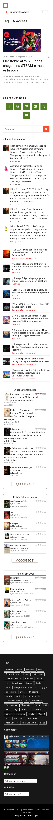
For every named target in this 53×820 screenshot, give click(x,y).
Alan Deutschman (18, 592)
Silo (12, 512)
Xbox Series (31, 718)
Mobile (9, 696)
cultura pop (38, 674)
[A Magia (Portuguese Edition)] (7, 529)
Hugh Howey (16, 515)
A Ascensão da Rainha (20, 600)
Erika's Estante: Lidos (25, 389)
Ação (40, 669)
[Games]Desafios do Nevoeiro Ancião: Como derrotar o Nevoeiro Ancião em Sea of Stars (28, 148)
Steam (25, 709)
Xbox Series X (12, 722)
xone (42, 722)
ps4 (38, 705)
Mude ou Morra (17, 589)
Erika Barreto (8, 57)
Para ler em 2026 (25, 573)
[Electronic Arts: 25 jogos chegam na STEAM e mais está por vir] (26, 40)
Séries (8, 714)
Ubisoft (41, 714)
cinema (26, 674)
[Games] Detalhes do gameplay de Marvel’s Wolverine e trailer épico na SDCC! (30, 293)
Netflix (18, 696)
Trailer (32, 714)
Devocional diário (13, 678)
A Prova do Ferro (18, 611)
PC (26, 700)
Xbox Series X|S (29, 722)
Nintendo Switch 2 (14, 700)
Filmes (39, 678)
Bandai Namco (12, 674)
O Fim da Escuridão (19, 534)
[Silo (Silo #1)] (7, 518)
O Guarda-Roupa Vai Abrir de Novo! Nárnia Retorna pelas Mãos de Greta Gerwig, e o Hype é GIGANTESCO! (31, 333)
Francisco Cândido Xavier (20, 548)
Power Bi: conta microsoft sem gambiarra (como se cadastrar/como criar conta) (27, 212)
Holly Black (16, 614)
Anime (19, 669)
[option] (28, 12)
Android (9, 669)
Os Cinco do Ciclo (18, 501)
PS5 (45, 705)
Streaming (35, 709)
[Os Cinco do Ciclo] (7, 507)
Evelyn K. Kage (11, 441)
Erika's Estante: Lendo (25, 497)
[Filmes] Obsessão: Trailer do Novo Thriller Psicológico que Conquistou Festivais (30, 347)
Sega (15, 709)
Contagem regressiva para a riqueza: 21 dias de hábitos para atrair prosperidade (26, 397)
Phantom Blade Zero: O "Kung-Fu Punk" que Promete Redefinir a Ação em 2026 (30, 267)
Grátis (38, 683)
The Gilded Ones (18, 622)
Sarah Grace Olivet (12, 422)
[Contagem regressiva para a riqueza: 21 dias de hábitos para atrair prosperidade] (7, 400)
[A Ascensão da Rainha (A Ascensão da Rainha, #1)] (7, 606)
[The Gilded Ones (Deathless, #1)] (7, 628)
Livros (22, 691)
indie (8, 687)
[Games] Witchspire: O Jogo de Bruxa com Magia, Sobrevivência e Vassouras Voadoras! (31, 373)
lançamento (11, 691)
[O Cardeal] (7, 584)
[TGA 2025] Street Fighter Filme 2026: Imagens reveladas (31, 305)
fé (7, 683)
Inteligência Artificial (23, 687)
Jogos (44, 687)
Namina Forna (17, 625)
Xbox (8, 718)
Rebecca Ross (16, 603)
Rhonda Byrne (11, 403)
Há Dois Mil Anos (18, 545)
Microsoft (33, 691)
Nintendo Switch (32, 696)
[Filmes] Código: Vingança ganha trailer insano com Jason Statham (29, 279)
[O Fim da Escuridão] (7, 538)
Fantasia (29, 678)
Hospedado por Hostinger (26, 815)
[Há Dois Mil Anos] (7, 551)
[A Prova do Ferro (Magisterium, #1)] (7, 617)
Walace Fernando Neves (20, 580)
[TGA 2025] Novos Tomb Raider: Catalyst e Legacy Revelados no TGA (30, 360)
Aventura (30, 669)
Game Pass (16, 683)
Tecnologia (20, 714)
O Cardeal (15, 577)
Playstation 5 (27, 705)
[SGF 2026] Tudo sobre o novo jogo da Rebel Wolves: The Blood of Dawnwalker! (29, 252)
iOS (37, 687)
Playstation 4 (11, 705)
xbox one (18, 718)
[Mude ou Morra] (7, 592)
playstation (37, 700)
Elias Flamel (16, 504)
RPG (8, 709)
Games (29, 683)
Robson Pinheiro (18, 537)
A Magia (14, 523)
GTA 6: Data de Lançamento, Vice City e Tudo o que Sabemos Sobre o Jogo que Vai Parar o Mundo (30, 318)
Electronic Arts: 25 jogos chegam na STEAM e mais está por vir (23, 65)
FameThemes (26, 812)
